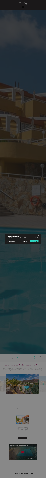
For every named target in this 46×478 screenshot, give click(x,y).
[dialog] (23, 239)
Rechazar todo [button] (25, 241)
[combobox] (38, 235)
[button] (11, 241)
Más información (35, 238)
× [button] (39, 235)
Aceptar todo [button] (34, 241)
